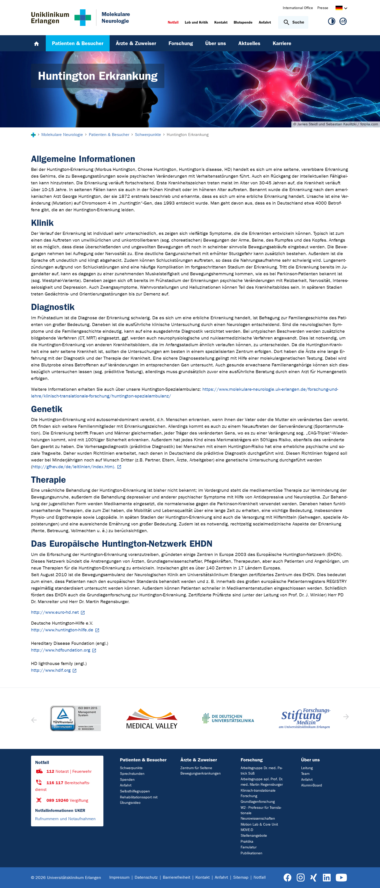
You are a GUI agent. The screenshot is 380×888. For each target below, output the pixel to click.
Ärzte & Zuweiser (198, 760)
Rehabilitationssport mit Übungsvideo (138, 800)
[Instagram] (301, 877)
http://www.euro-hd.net (55, 612)
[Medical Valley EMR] (152, 718)
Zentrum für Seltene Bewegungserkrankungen (200, 771)
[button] (345, 718)
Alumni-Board (311, 785)
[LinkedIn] (327, 877)
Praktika (247, 841)
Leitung (307, 768)
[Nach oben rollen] (370, 877)
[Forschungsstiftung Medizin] (305, 718)
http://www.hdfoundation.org (60, 650)
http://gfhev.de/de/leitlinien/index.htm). (73, 467)
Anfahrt (125, 785)
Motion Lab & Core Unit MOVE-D (259, 827)
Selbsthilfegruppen (135, 791)
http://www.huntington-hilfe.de (62, 630)
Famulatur (248, 847)
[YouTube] (341, 877)
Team (305, 773)
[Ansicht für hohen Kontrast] (331, 22)
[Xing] (313, 877)
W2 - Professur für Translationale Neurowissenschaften (261, 813)
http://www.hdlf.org (51, 670)
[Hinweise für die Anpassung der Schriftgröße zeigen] (343, 22)
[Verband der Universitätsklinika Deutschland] (228, 718)
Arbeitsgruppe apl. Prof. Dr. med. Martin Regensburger (262, 782)
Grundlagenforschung (258, 801)
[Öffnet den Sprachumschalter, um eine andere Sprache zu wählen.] (339, 8)
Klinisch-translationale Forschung (258, 793)
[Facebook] (288, 877)
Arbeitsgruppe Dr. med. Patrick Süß (262, 771)
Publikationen (251, 853)
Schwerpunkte (131, 768)
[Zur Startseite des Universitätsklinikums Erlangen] (61, 17)
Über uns (310, 760)
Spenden (127, 779)
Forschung (252, 760)
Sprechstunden (132, 773)
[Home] (36, 43)
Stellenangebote (254, 835)
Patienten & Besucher (143, 760)
